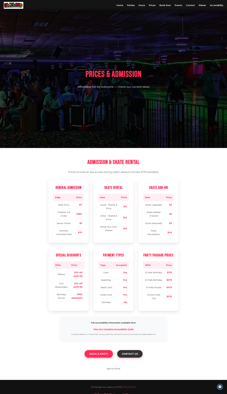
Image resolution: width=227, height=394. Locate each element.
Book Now (165, 5)
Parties (131, 5)
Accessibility (216, 5)
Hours (141, 5)
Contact (190, 5)
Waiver (202, 5)
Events (178, 5)
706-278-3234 (130, 387)
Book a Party (98, 353)
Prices (152, 5)
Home (119, 5)
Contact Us (130, 353)
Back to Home (113, 369)
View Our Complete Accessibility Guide (113, 329)
